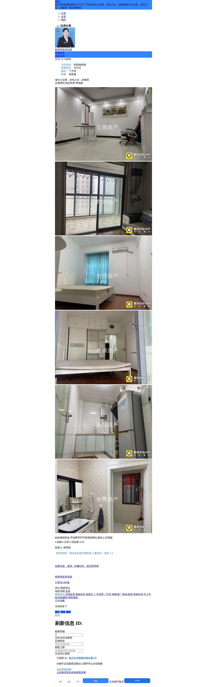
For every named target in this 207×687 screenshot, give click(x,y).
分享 (63, 13)
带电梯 (79, 83)
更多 (67, 591)
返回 (57, 1)
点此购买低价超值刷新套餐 (71, 672)
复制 (68, 612)
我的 (63, 19)
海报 (62, 612)
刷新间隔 (60, 631)
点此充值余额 (64, 669)
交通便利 (60, 83)
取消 (57, 615)
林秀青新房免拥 (63, 49)
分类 (63, 16)
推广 (57, 612)
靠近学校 (70, 83)
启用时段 (60, 641)
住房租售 (60, 52)
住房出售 (60, 56)
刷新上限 (60, 647)
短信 (95, 681)
